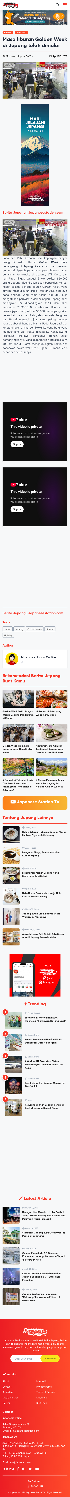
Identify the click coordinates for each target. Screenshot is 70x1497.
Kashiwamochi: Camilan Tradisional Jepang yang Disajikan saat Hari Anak (50, 749)
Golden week (34, 629)
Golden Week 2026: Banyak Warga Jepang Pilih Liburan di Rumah (18, 714)
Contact (7, 1386)
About (6, 1381)
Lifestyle (7, 32)
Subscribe (50, 1358)
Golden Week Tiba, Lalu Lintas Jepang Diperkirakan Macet (18, 749)
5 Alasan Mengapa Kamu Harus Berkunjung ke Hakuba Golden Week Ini (50, 783)
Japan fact (21, 32)
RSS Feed (41, 1403)
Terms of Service (45, 1392)
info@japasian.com (20, 1462)
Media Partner (10, 1397)
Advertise (8, 1392)
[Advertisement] (35, 568)
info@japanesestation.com (24, 1430)
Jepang (19, 629)
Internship (41, 1381)
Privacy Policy (44, 1386)
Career (6, 1403)
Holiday (8, 635)
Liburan (50, 629)
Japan (7, 629)
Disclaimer (42, 1397)
